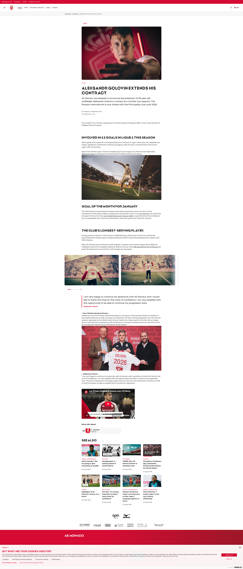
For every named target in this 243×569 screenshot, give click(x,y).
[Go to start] (66, 289)
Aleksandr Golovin (89, 154)
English (4, 547)
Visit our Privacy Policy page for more (31, 562)
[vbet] (97, 525)
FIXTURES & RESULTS (37, 7)
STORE (25, 1)
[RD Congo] (85, 525)
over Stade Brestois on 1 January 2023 (118, 216)
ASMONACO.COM (7, 1)
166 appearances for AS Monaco (146, 247)
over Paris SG (144, 214)
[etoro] (158, 525)
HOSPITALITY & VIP (34, 1)
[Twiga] (107, 525)
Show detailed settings (9, 562)
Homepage (68, 14)
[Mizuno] (127, 516)
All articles (75, 14)
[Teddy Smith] (130, 525)
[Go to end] (81, 289)
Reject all (229, 559)
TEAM (26, 7)
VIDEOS (55, 7)
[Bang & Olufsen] (142, 525)
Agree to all (229, 555)
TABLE (48, 7)
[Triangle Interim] (118, 525)
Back (85, 23)
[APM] (115, 516)
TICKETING (17, 1)
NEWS (20, 7)
